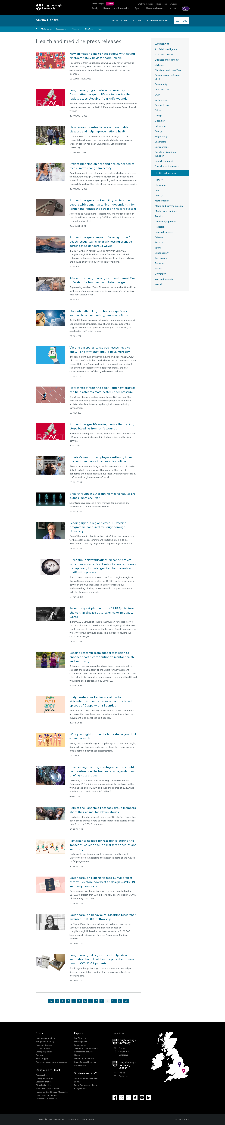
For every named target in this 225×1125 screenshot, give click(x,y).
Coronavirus (161, 100)
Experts (137, 20)
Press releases (120, 20)
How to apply (42, 1058)
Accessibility (41, 1075)
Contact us (123, 1054)
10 (113, 1001)
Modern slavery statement (48, 1088)
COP (157, 94)
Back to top (184, 1119)
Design (158, 115)
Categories (76, 29)
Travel (158, 268)
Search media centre (157, 20)
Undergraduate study (45, 1038)
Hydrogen (160, 185)
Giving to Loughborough (85, 1062)
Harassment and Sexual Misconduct (52, 1092)
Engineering (161, 136)
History (159, 179)
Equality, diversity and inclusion (166, 154)
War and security (164, 279)
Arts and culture (164, 54)
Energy (158, 131)
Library (77, 1055)
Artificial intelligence (166, 49)
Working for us (80, 1041)
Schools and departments (86, 1048)
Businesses (161, 3)
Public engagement (165, 221)
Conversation (162, 89)
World (158, 284)
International (80, 1045)
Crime (158, 110)
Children (159, 65)
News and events (155, 8)
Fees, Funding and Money (85, 1085)
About (173, 8)
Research (159, 226)
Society (159, 242)
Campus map (124, 1051)
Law (157, 190)
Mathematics (162, 200)
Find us (121, 1048)
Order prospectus (44, 1051)
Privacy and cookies (44, 1078)
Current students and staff (86, 1078)
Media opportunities (166, 211)
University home (36, 29)
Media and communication (169, 205)
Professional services (83, 1051)
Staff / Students (145, 3)
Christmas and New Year (168, 70)
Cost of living (162, 105)
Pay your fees (80, 1088)
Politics (159, 216)
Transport (160, 263)
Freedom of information (46, 1095)
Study (95, 8)
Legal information (44, 1081)
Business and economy (167, 59)
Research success (164, 232)
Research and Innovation (116, 8)
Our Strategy (80, 1038)
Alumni (173, 3)
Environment (161, 147)
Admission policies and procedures (51, 1062)
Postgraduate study (45, 1041)
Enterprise (160, 141)
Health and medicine (93, 29)
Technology (161, 258)
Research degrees (44, 1045)
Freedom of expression (46, 1098)
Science (159, 237)
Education (160, 126)
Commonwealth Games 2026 (167, 77)
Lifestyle (159, 195)
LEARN (77, 1081)
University (160, 273)
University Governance (84, 1058)
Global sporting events (167, 166)
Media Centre (46, 29)
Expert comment (164, 161)
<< (50, 1001)
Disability (160, 120)
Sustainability (162, 252)
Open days (40, 1055)
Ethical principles (43, 1085)
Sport (138, 8)
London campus (43, 1048)
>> (126, 1001)
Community (161, 84)
